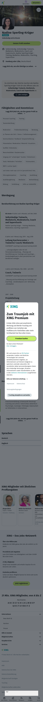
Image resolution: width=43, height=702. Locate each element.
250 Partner (25, 353)
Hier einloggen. (12, 346)
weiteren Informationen (19, 373)
